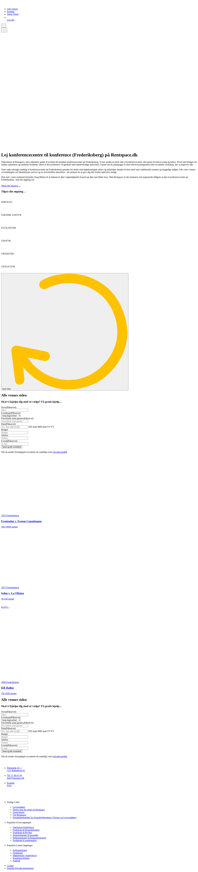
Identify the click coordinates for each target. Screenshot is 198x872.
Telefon (4, 435)
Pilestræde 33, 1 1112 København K (16, 769)
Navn (8, 407)
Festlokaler (18, 853)
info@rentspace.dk (15, 778)
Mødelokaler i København (25, 855)
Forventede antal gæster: (17, 418)
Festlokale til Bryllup (22, 832)
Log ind (10, 20)
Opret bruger (18, 812)
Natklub (16, 861)
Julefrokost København (23, 827)
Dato (8, 424)
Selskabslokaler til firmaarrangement (29, 838)
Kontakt (10, 11)
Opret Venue (13, 14)
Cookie (10, 865)
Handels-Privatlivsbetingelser (20, 868)
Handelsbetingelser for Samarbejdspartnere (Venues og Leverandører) (44, 817)
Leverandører (19, 807)
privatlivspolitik (60, 452)
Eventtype (10, 413)
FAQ (9, 785)
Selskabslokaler (20, 850)
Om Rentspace (19, 815)
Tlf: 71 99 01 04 (14, 775)
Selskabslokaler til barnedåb (25, 835)
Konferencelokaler (21, 858)
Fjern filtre (6, 389)
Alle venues (12, 9)
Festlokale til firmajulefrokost (26, 830)
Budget (4, 429)
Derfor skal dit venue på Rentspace (29, 809)
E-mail (9, 441)
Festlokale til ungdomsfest (25, 840)
